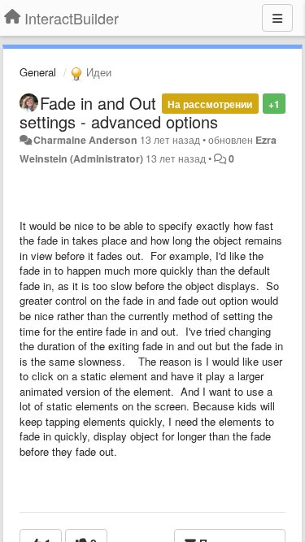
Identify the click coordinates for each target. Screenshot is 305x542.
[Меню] (277, 18)
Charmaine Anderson (85, 139)
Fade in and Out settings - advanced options (119, 112)
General (38, 72)
